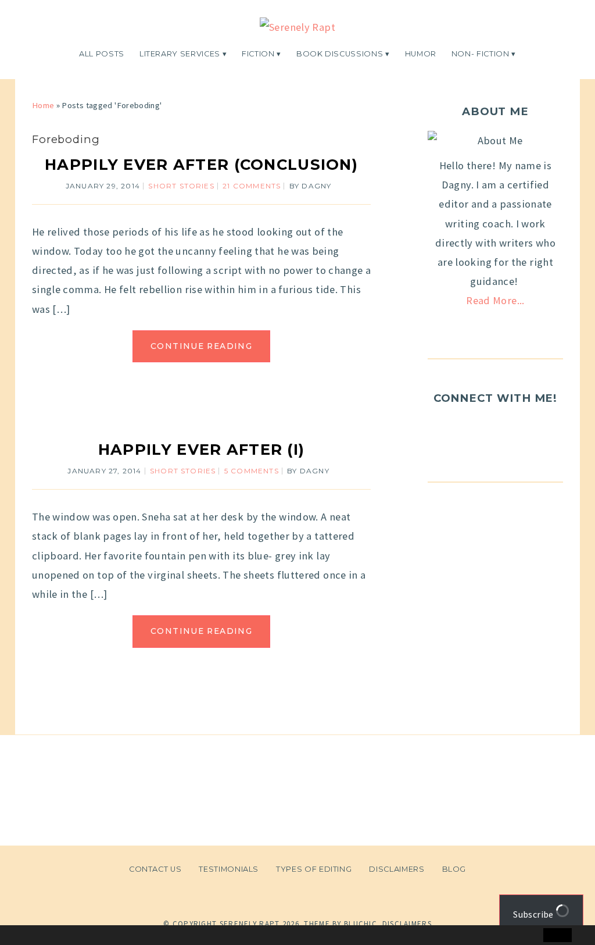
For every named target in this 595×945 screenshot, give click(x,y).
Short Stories (181, 185)
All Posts (101, 53)
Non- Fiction (480, 53)
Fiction (258, 53)
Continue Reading (201, 346)
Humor (420, 53)
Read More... (495, 300)
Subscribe (534, 914)
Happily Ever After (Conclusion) (201, 164)
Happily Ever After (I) (201, 449)
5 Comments (251, 470)
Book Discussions (339, 53)
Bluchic (360, 924)
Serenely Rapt (250, 924)
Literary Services (179, 53)
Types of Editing (314, 869)
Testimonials (229, 869)
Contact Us (155, 869)
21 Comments (252, 185)
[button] (33, 935)
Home (43, 105)
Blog (454, 869)
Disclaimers (396, 869)
